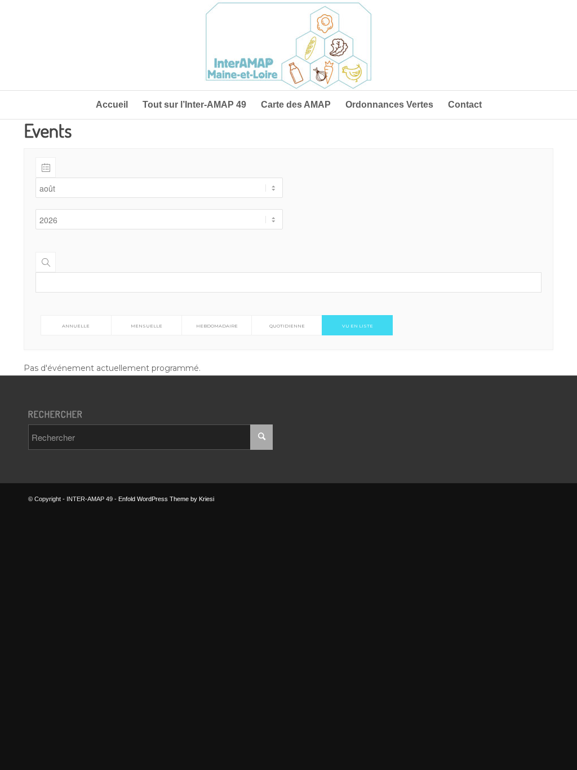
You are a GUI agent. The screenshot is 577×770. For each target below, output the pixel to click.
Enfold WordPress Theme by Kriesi (166, 498)
